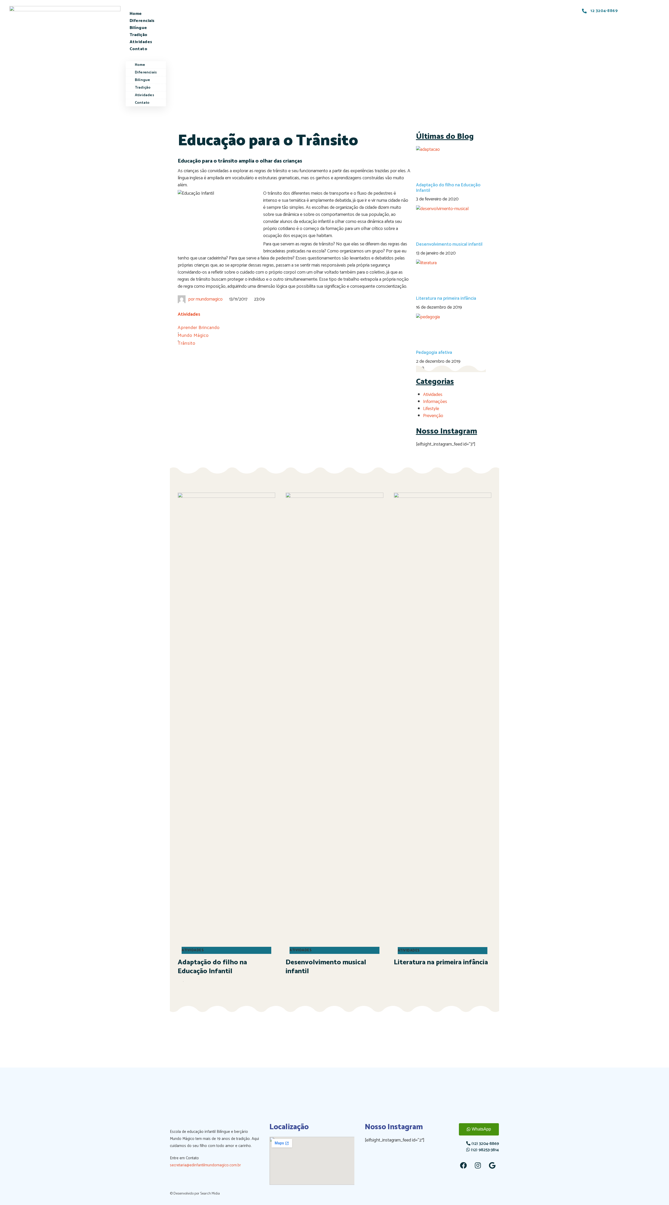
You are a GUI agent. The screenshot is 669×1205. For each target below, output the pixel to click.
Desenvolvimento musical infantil (449, 244)
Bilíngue (138, 27)
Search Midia (210, 1194)
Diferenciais (142, 20)
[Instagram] (478, 1165)
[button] (146, 56)
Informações (435, 402)
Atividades (141, 41)
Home (136, 13)
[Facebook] (463, 1165)
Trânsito (186, 343)
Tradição (138, 34)
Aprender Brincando (199, 328)
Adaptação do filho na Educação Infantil (448, 187)
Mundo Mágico (193, 336)
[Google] (492, 1165)
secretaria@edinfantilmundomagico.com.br (205, 1165)
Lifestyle (431, 409)
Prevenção (433, 416)
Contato (138, 49)
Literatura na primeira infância (446, 298)
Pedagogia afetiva (434, 352)
